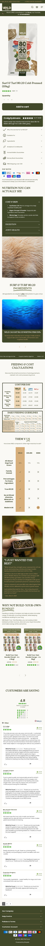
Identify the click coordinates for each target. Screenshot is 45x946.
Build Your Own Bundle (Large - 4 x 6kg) (33, 657)
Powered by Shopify (22, 942)
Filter (6, 723)
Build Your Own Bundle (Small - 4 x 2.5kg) (11, 657)
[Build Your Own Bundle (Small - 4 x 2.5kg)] (12, 640)
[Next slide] (25, 347)
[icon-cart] (37, 7)
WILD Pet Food (25, 939)
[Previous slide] (19, 347)
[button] (22, 106)
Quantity (6, 95)
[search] (32, 7)
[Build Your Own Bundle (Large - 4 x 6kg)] (33, 640)
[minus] (4, 100)
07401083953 (25, 14)
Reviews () (10, 91)
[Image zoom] (22, 50)
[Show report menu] (30, 764)
